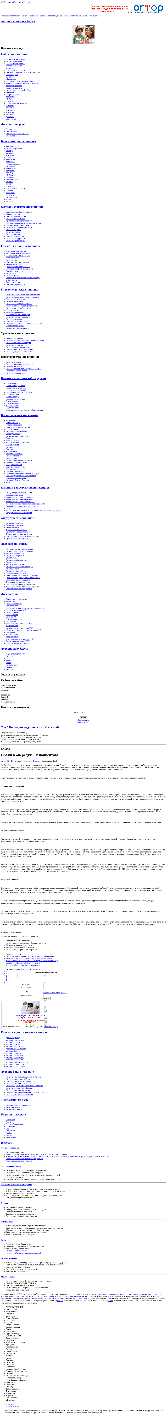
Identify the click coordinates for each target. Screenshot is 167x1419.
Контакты (10, 1406)
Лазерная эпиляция (14, 469)
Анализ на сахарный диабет (17, 571)
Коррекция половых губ (16, 390)
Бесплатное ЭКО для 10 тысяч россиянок (23, 963)
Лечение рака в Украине (17, 1071)
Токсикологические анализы (18, 582)
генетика (9, 157)
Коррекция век (12, 405)
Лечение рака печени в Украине (19, 1094)
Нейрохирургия (12, 527)
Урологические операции (16, 530)
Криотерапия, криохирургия (18, 427)
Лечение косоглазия (14, 234)
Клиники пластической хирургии (23, 378)
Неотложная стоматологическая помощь (23, 278)
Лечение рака (7, 1221)
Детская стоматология (15, 271)
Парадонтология (13, 282)
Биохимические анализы (16, 573)
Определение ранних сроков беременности (24, 323)
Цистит (9, 1135)
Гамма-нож (10, 136)
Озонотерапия (12, 429)
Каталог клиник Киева (17, 16)
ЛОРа (8, 99)
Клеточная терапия (14, 425)
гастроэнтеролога (13, 94)
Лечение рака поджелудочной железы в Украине (26, 1092)
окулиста (9, 182)
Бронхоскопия (12, 634)
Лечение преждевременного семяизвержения (25, 340)
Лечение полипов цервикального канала (23, 295)
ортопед (9, 151)
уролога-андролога (14, 88)
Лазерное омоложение (15, 471)
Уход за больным (13, 1107)
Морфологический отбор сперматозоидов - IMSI (26, 504)
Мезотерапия (11, 451)
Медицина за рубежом (15, 654)
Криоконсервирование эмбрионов (20, 497)
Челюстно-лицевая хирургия (18, 256)
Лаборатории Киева (14, 543)
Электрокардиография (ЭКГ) (18, 641)
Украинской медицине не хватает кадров (23, 965)
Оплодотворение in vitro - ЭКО (19, 493)
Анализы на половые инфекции (19, 567)
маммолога (10, 112)
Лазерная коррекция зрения (17, 225)
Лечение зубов (12, 275)
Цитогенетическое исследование (19, 551)
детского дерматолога (15, 1058)
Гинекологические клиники (20, 289)
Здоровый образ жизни (11, 1166)
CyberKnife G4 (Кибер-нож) (17, 134)
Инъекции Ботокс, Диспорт (17, 480)
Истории (9, 669)
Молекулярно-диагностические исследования (25, 608)
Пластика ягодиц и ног (15, 386)
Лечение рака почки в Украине (19, 1090)
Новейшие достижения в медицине (16, 1185)
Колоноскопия (12, 637)
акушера (9, 153)
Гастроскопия (11, 621)
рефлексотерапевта (14, 61)
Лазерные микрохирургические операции (23, 223)
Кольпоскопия (12, 606)
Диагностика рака (13, 124)
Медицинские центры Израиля (19, 1161)
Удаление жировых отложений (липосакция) (24, 410)
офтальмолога (11, 79)
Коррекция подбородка (15, 399)
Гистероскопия (12, 615)
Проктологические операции (18, 532)
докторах (59, 1301)
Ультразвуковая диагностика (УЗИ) (20, 639)
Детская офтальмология (16, 216)
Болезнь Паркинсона (14, 1124)
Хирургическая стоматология (18, 253)
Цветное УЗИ (11, 617)
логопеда (9, 173)
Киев (110, 1301)
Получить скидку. (51, 1027)
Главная (4, 16)
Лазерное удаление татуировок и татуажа (23, 473)
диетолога (10, 117)
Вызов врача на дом (90, 16)
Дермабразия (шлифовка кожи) (19, 460)
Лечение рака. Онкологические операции (23, 536)
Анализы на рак (12, 569)
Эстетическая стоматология (17, 262)
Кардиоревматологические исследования (23, 586)
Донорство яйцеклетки (15, 495)
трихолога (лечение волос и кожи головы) (23, 72)
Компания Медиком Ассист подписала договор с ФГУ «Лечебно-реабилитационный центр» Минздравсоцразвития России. (58, 1156)
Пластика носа (12, 401)
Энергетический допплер (16, 599)
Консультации (12, 665)
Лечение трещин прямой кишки (19, 364)
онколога (9, 77)
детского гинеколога (14, 1060)
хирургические (139, 1294)
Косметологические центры (19, 415)
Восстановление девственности (19, 392)
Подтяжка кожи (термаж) (16, 431)
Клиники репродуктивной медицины (25, 487)
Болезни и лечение (13, 1114)
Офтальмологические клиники (22, 206)
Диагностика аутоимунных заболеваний (23, 578)
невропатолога (12, 179)
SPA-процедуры (12, 440)
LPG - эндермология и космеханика (21, 476)
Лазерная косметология (15, 467)
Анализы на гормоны (15, 555)
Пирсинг (9, 447)
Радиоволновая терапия (16, 478)
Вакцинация (11, 632)
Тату (8, 482)
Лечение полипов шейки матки (19, 304)
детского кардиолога (14, 1055)
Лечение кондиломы (14, 366)
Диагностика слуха (14, 604)
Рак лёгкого (11, 1131)
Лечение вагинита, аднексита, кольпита (22, 297)
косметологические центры (49, 1296)
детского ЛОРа (12, 1051)
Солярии (9, 438)
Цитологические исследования (19, 589)
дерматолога (11, 108)
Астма (8, 1122)
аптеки (88, 1296)
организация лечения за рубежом (19, 81)
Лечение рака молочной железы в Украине (24, 1077)
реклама (9, 1404)
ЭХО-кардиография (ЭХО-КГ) (18, 643)
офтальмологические (123, 1294)
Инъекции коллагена (14, 454)
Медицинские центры (37, 16)
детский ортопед (13, 1038)
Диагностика (9, 594)
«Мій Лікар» (21, 1294)
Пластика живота (13, 394)
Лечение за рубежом (14, 648)
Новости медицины (55, 16)
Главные (36, 761)
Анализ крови (12, 562)
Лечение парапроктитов (16, 373)
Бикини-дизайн (12, 445)
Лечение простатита (14, 345)
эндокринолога (12, 146)
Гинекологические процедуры (18, 317)
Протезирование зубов (15, 284)
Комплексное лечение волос (17, 436)
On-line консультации (72, 16)
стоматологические (105, 1294)
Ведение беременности (15, 312)
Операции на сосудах (15, 525)
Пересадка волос (13, 434)
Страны (9, 658)
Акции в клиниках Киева (18, 21)
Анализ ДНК (11, 558)
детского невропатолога (16, 1049)
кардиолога (10, 92)
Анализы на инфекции (15, 564)
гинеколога (10, 166)
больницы (78, 1296)
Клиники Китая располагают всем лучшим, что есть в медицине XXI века (37, 1154)
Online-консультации (15, 54)
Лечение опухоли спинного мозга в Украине (24, 1086)
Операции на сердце (14, 523)
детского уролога (13, 1042)
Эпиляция (10, 449)
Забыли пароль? (83, 722)
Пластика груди (12, 397)
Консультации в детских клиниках (24, 1032)
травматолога (11, 197)
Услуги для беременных (16, 251)
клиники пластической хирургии (23, 1296)
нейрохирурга (12, 75)
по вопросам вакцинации (16, 103)
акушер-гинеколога (14, 66)
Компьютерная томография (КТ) (19, 628)
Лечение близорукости (15, 238)
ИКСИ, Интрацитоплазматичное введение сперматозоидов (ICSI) (33, 510)
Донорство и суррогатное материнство (22, 506)
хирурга (9, 68)
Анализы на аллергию (15, 553)
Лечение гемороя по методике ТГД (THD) (23, 369)
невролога (10, 106)
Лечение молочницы (14, 301)
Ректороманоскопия (14, 619)
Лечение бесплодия (14, 319)
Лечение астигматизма (15, 219)
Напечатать (36, 969)
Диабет (9, 1133)
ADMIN (10, 761)
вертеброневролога (14, 86)
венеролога (10, 110)
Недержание (11, 1137)
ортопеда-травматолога (15, 59)
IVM (8, 508)
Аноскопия (10, 601)
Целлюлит (10, 1120)
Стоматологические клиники (20, 246)
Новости (9, 667)
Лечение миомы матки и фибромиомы (22, 306)
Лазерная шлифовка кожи (16, 462)
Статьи (9, 129)
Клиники (10, 660)
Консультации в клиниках (18, 141)
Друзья (17, 1406)
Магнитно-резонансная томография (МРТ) (23, 630)
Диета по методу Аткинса (16, 1251)
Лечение (9, 656)
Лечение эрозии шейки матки (18, 308)
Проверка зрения (13, 214)
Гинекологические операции (18, 315)
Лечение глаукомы (13, 230)
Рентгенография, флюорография (19, 623)
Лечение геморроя (13, 362)
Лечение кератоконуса (15, 241)
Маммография (12, 626)
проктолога (10, 97)
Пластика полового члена (16, 388)
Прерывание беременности (17, 328)
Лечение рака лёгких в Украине (19, 1079)
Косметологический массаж (17, 442)
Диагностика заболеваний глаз (19, 212)
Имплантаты (11, 273)
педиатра (9, 101)
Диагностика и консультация (18, 267)
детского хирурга (13, 1044)
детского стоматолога (15, 1040)
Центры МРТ (11, 131)
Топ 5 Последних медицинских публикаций (30, 727)
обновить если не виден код (55, 993)
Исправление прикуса (15, 264)
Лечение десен (12, 260)
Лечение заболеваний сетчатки (19, 227)
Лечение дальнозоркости (16, 236)
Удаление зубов (12, 258)
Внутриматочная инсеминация (19, 513)
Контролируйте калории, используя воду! (23, 1253)
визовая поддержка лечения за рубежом (22, 83)
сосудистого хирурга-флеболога (19, 90)
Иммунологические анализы (18, 580)
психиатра (10, 193)
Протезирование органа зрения (19, 221)
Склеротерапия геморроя (16, 371)
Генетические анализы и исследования (22, 575)
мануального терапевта (15, 64)
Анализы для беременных (17, 560)
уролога (9, 199)
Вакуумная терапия (14, 465)
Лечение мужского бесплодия (18, 343)
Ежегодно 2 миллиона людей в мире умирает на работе (29, 958)
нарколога (10, 114)
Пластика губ (11, 383)
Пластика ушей (12, 403)
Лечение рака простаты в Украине (20, 1083)
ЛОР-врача (10, 175)
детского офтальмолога (15, 1046)
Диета (3, 1240)
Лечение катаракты (14, 232)
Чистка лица (11, 420)
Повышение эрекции (14, 338)
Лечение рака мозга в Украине (18, 1081)
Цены (8, 663)
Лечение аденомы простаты (17, 347)
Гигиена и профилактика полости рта (21, 269)
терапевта (10, 195)
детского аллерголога (15, 1064)
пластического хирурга (15, 70)
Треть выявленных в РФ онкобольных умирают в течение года (32, 961)
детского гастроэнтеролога (17, 1062)
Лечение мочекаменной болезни (19, 349)
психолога (10, 190)
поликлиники (67, 1296)
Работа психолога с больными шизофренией (24, 1159)
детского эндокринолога (16, 1066)
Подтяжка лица (12, 408)
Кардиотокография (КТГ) (16, 610)
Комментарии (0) (24, 969)
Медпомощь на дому (14, 1099)
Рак (7, 1129)
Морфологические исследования (19, 549)
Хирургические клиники (17, 517)
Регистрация (83, 720)
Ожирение (10, 1126)
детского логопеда (13, 1053)
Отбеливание (11, 280)
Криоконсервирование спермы (19, 499)
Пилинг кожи (11, 458)
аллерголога (11, 119)
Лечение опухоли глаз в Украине (19, 1088)
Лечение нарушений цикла (17, 321)
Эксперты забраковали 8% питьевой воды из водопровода (30, 956)
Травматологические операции (19, 534)
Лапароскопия (12, 612)
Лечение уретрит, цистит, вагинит (20, 351)
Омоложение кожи (14, 456)
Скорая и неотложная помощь (18, 1105)
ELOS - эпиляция (13, 423)
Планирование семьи (15, 326)
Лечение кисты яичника (16, 299)
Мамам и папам (8, 1277)
